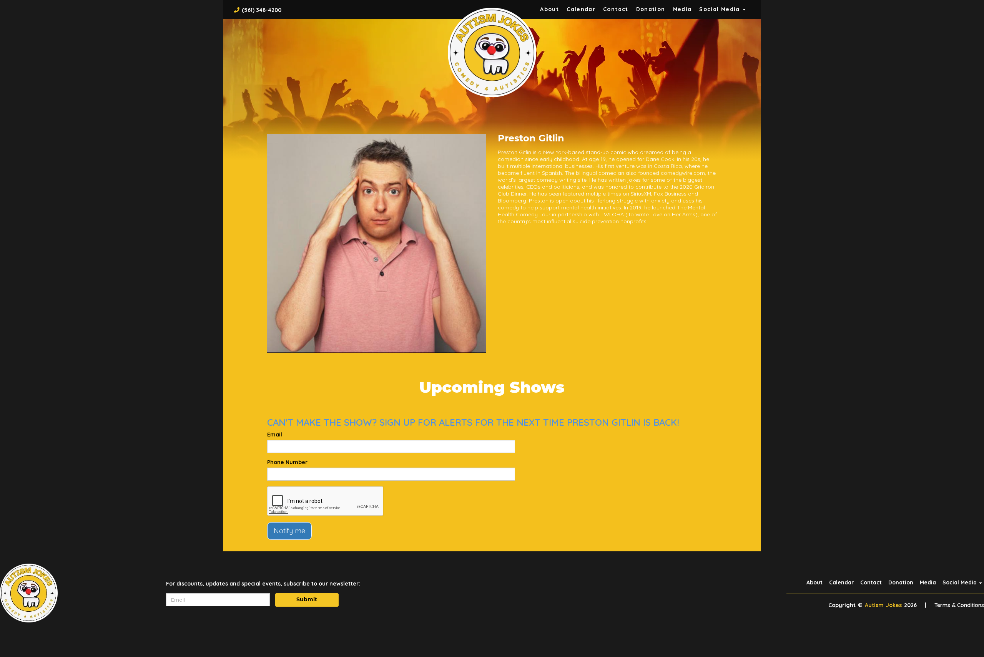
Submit (306, 600)
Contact (615, 9)
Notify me (289, 530)
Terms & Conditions (959, 605)
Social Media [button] (720, 9)
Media (682, 9)
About (549, 9)
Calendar (581, 9)
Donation (650, 9)
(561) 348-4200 (261, 10)
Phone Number (287, 462)
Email (274, 434)
